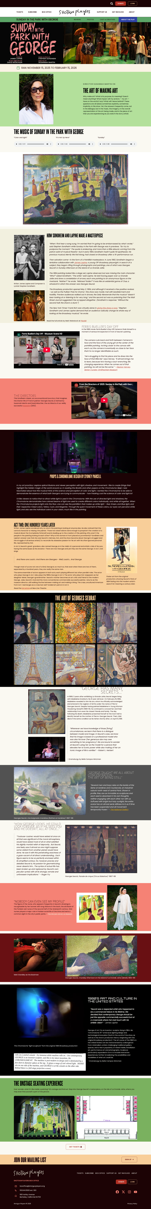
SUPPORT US (111, 1173)
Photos (90, 19)
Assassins (27, 406)
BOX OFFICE (100, 1173)
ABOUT (134, 1173)
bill (85, 321)
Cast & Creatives (107, 19)
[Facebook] (117, 1192)
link (119, 488)
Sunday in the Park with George (37, 19)
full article (26, 588)
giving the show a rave (107, 308)
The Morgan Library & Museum (60, 914)
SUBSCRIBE (89, 1173)
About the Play (128, 19)
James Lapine (80, 262)
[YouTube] (135, 1192)
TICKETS (80, 1173)
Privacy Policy (132, 1204)
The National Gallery (119, 809)
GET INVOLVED (124, 1173)
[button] (111, 4)
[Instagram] (129, 1192)
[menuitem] (77, 19)
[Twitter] (123, 1192)
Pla (82, 321)
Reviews (77, 19)
